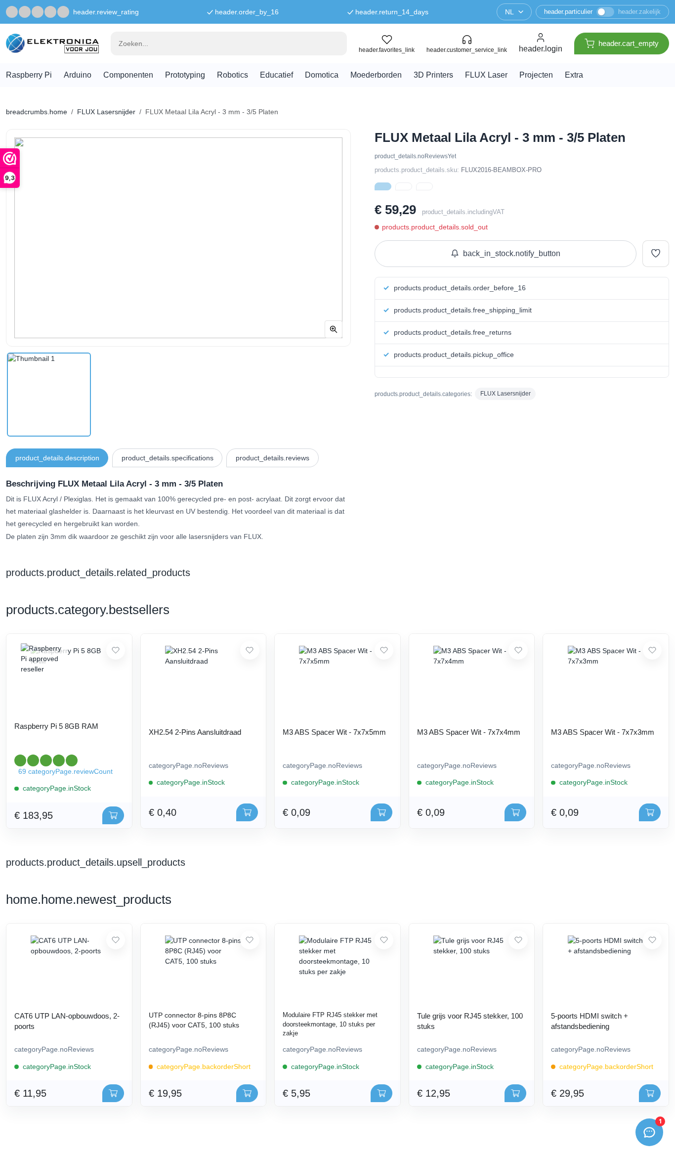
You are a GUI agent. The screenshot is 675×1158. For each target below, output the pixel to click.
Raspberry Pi (29, 75)
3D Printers (433, 75)
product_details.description (57, 458)
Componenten (128, 75)
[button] (383, 186)
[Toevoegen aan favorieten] (655, 253)
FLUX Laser (486, 75)
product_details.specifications (167, 458)
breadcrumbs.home (36, 112)
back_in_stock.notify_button (511, 253)
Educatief (276, 75)
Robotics (232, 75)
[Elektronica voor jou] (52, 43)
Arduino (77, 75)
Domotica (321, 75)
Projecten (536, 75)
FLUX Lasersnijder (106, 112)
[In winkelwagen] (113, 815)
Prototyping (185, 75)
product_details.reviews (272, 458)
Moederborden (376, 75)
